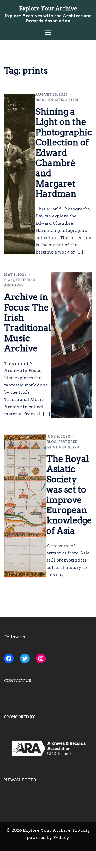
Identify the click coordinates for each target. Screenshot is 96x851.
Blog (40, 100)
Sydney (61, 837)
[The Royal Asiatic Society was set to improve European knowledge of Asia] (25, 506)
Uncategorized (63, 100)
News (73, 447)
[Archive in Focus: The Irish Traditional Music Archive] (71, 345)
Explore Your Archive (48, 8)
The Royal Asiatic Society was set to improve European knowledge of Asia (69, 495)
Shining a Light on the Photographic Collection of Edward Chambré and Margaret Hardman (63, 152)
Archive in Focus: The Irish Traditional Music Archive (27, 323)
